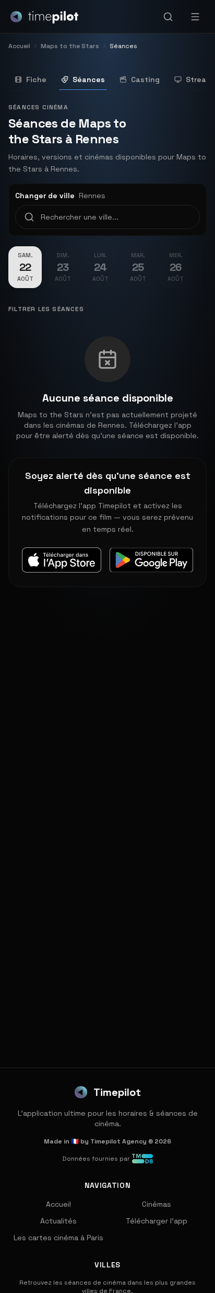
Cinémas (156, 1204)
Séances (89, 79)
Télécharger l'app (156, 1221)
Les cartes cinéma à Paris (58, 1237)
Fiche (36, 79)
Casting (145, 79)
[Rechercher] (168, 16)
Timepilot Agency (118, 1141)
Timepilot (117, 1092)
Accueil (58, 1204)
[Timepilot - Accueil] (44, 16)
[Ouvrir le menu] (195, 16)
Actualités (58, 1221)
